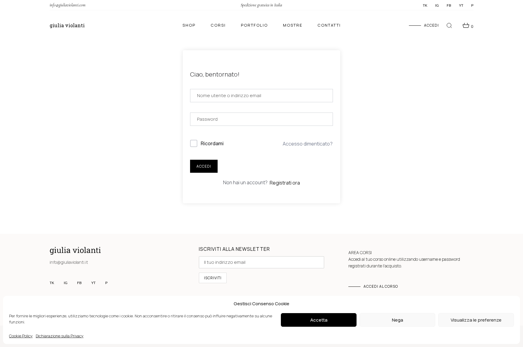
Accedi (203, 166)
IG (437, 5)
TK (425, 5)
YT (461, 5)
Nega (397, 320)
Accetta (318, 320)
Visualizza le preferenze (476, 320)
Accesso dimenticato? (308, 143)
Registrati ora (285, 182)
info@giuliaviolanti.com (67, 5)
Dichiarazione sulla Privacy (60, 336)
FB (449, 5)
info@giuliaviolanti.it (69, 262)
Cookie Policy (21, 336)
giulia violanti (67, 25)
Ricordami (212, 143)
